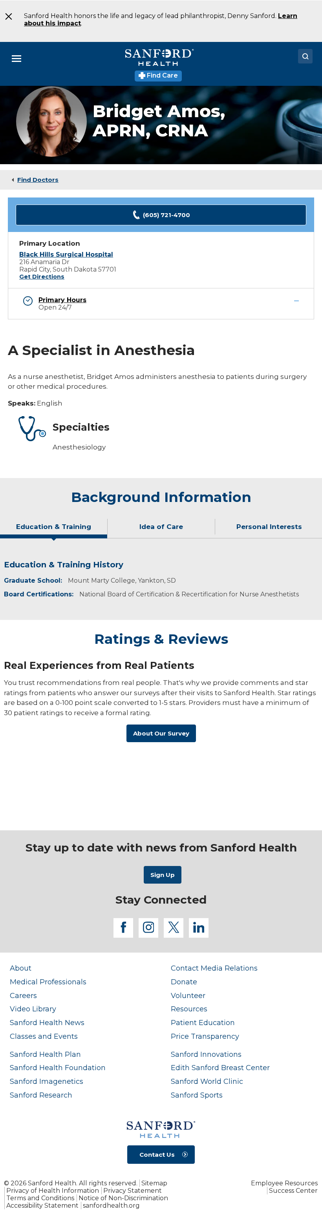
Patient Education (203, 1022)
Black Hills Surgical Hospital (66, 254)
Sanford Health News (47, 1022)
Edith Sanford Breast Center (220, 1067)
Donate (184, 981)
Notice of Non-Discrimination (123, 1198)
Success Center (293, 1190)
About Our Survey (161, 733)
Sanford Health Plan (45, 1054)
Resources (189, 1008)
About (20, 968)
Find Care (161, 75)
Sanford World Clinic (207, 1081)
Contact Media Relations (214, 968)
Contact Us (157, 1154)
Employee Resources (284, 1183)
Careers (23, 995)
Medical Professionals (48, 981)
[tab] (54, 530)
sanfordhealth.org (111, 1205)
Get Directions (41, 276)
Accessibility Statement (42, 1205)
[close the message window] (7, 16)
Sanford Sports (197, 1095)
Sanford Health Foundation (58, 1067)
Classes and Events (44, 1036)
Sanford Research (41, 1095)
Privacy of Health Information (52, 1190)
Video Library (33, 1008)
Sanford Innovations (206, 1054)
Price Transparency (205, 1036)
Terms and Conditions (40, 1198)
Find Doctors (38, 179)
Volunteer (188, 995)
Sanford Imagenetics (46, 1081)
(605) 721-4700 (166, 215)
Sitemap (154, 1183)
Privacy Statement (132, 1190)
